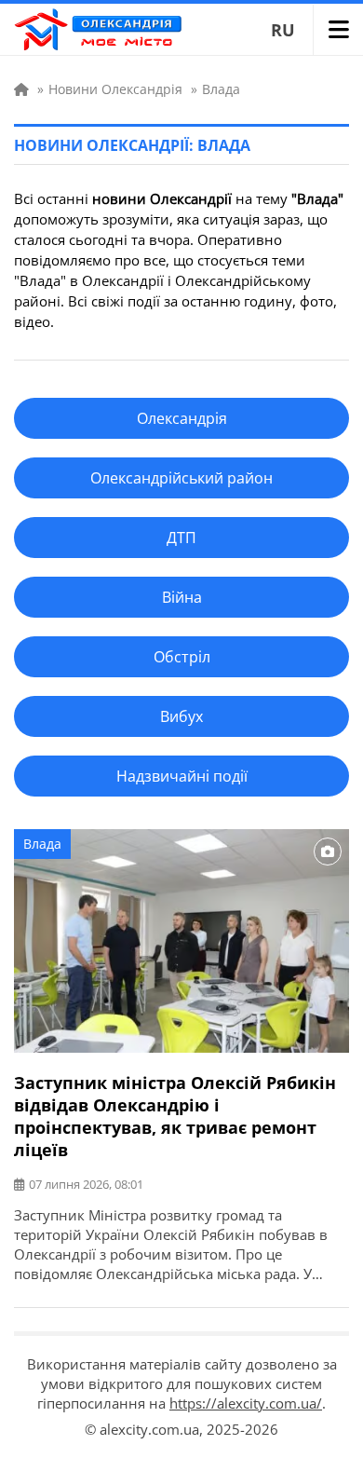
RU (283, 30)
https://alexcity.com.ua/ (245, 1403)
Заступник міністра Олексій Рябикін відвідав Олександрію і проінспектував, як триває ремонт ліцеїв (175, 1116)
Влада (42, 843)
